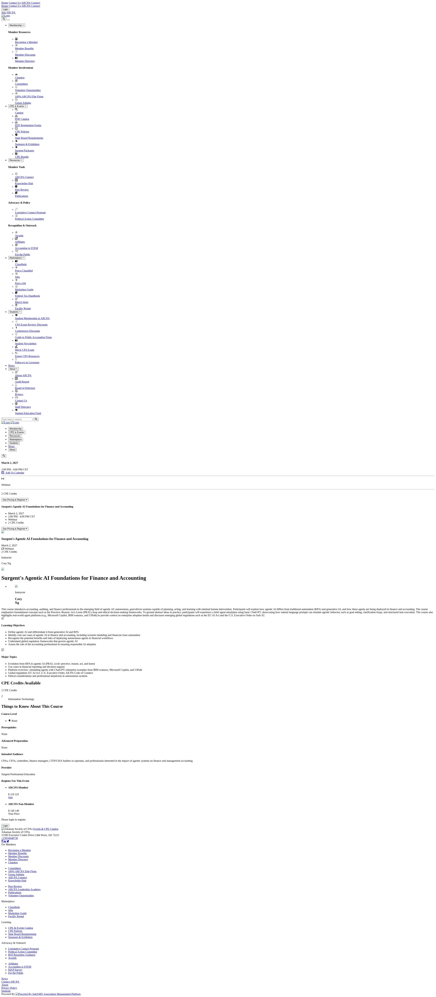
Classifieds (21, 264)
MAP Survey (15, 969)
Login (5, 9)
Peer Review (22, 189)
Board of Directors (25, 388)
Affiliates (20, 241)
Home (4, 2)
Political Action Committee (29, 218)
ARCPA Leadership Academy (24, 889)
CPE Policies (22, 131)
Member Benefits (24, 48)
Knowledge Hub (24, 183)
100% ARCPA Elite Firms (29, 96)
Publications (21, 196)
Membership (16, 25)
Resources (15, 160)
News (11, 365)
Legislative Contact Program (30, 212)
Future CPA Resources (27, 356)
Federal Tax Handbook (27, 295)
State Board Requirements (29, 137)
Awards (19, 235)
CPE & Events (17, 106)
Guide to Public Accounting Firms (33, 337)
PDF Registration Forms (28, 125)
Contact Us (15, 2)
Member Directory (25, 61)
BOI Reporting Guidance (21, 954)
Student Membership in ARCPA (32, 318)
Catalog (19, 112)
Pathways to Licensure (27, 362)
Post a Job (20, 283)
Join (10, 797)
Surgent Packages (24, 150)
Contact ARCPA (10, 981)
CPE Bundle (22, 156)
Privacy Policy (9, 987)
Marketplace (16, 258)
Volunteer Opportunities (28, 90)
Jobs (17, 276)
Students (14, 312)
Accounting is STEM (26, 248)
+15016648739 (9, 838)
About (13, 369)
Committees (21, 83)
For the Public (22, 254)
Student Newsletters (25, 343)
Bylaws (19, 394)
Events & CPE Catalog (45, 828)
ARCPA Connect (30, 2)
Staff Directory (23, 406)
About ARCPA (23, 375)
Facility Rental (23, 308)
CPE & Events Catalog (20, 927)
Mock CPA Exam (24, 349)
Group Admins (23, 102)
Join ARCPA (8, 12)
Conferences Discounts (27, 330)
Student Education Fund (28, 413)
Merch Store (21, 302)
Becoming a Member (26, 42)
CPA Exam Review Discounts (31, 324)
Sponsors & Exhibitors (27, 144)
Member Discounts (25, 54)
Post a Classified (24, 270)
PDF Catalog (22, 119)
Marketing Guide (24, 289)
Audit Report (22, 381)
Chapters (20, 77)
